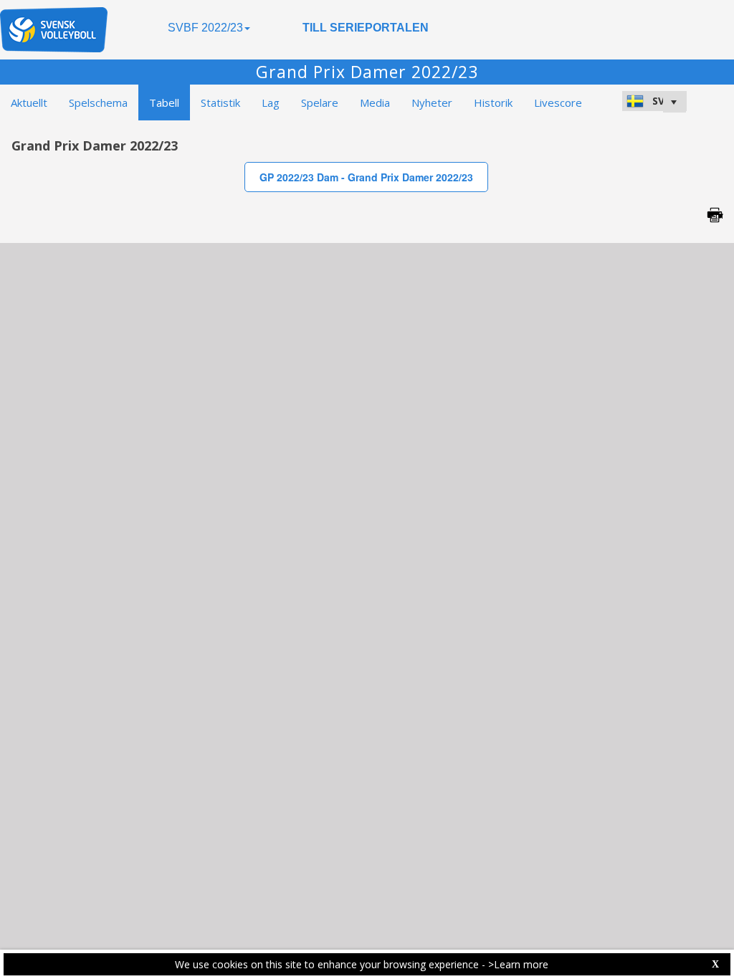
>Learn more (518, 964)
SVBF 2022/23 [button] (205, 28)
